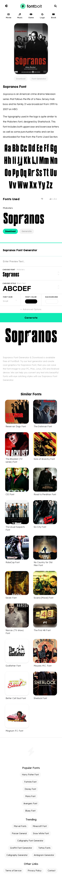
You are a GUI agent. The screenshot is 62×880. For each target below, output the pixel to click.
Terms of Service (13, 870)
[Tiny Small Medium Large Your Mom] (10, 300)
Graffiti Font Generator (21, 848)
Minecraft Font (40, 826)
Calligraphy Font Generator (30, 840)
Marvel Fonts (20, 826)
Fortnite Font (30, 782)
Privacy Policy (34, 870)
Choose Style (9, 283)
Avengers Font (30, 803)
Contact (51, 870)
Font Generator (39, 78)
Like (54, 199)
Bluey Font (30, 810)
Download (20, 78)
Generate (27, 231)
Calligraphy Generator (17, 855)
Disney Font (30, 789)
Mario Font (30, 796)
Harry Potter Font (30, 774)
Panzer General (19, 833)
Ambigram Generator (44, 855)
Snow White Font (41, 833)
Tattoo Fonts (44, 848)
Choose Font (9, 270)
